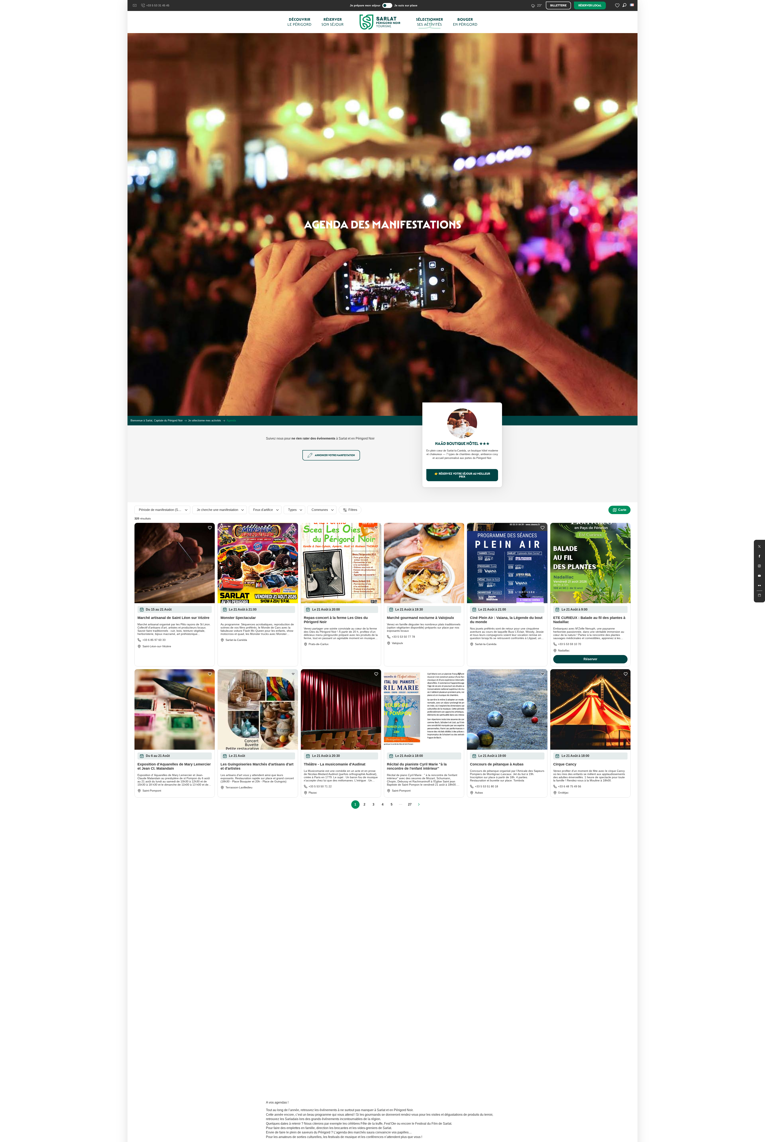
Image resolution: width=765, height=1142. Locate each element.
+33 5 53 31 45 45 (157, 5)
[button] (632, 5)
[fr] (632, 5)
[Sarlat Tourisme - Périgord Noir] (380, 22)
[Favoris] (618, 5)
